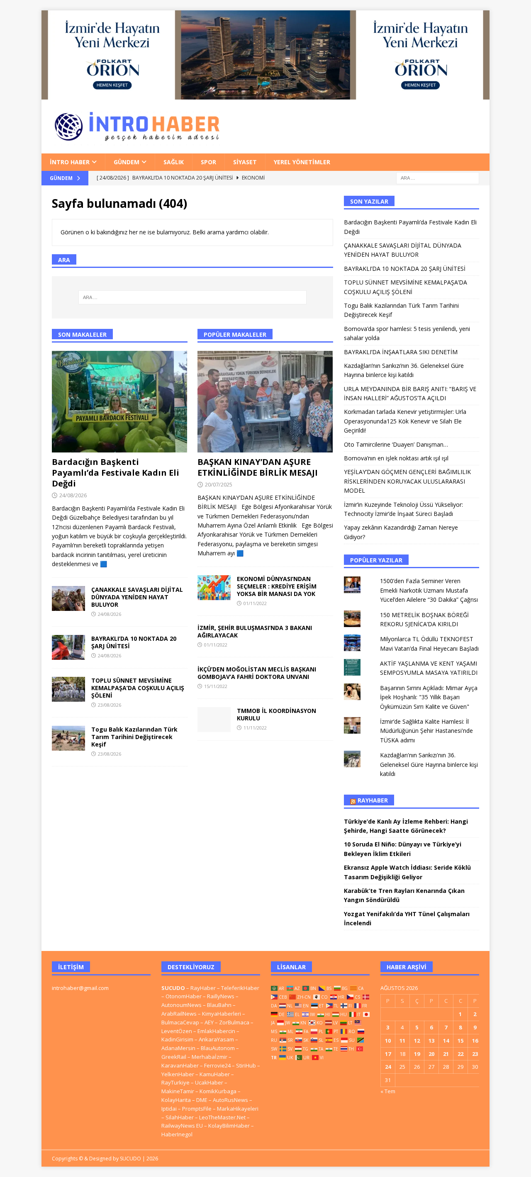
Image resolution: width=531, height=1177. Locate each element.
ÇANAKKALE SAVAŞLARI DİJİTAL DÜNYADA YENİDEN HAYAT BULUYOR (137, 597)
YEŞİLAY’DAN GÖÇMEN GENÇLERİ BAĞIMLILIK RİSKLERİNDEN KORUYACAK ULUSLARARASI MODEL (407, 481)
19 (417, 1054)
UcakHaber (209, 1082)
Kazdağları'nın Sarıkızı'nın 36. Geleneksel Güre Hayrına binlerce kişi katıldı (429, 764)
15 (460, 1040)
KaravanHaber (180, 1065)
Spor (208, 162)
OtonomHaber (184, 996)
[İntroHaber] (265, 94)
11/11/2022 (255, 728)
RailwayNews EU (182, 1125)
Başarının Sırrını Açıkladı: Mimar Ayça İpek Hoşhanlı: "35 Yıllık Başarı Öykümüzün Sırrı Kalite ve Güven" (428, 697)
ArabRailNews (179, 1013)
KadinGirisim (177, 1039)
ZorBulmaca (234, 1022)
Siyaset (245, 162)
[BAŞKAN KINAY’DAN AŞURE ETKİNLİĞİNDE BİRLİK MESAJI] (265, 401)
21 (446, 1054)
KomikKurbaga (218, 1091)
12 (417, 1040)
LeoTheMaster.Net (222, 1117)
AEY (209, 1022)
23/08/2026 (109, 705)
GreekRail (173, 1056)
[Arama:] (437, 177)
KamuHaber (215, 1074)
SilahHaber (180, 1117)
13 (431, 1040)
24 (388, 1066)
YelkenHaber (177, 1074)
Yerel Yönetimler (302, 162)
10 (388, 1040)
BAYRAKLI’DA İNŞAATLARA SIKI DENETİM (401, 352)
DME (201, 1100)
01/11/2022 (255, 603)
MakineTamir (177, 1091)
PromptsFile (197, 1108)
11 (402, 1040)
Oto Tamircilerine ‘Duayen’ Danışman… (396, 444)
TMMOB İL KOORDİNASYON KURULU (276, 714)
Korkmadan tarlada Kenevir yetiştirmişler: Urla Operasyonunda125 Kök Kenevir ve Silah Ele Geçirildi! (405, 421)
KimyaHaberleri (221, 1013)
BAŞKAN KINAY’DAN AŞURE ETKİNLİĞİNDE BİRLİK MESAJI (257, 467)
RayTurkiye (175, 1082)
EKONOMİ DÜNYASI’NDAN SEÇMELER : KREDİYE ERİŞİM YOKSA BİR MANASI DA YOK (277, 586)
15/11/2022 (215, 686)
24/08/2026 (73, 495)
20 (431, 1054)
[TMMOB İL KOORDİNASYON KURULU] (214, 719)
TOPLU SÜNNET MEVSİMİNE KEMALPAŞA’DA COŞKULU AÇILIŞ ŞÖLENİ (137, 687)
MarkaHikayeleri (237, 1108)
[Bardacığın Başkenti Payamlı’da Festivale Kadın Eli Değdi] (120, 401)
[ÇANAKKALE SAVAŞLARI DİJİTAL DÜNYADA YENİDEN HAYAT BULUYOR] (68, 598)
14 (446, 1040)
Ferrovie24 (217, 1065)
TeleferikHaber (240, 988)
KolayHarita (176, 1100)
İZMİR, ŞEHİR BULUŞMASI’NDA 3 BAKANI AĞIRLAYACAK (254, 631)
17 (388, 1054)
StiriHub (246, 1065)
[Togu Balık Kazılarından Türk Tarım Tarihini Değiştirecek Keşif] (68, 738)
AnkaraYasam (216, 1039)
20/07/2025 (218, 484)
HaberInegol (176, 1134)
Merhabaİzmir (209, 1056)
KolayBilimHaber (229, 1125)
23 (475, 1054)
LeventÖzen (176, 1031)
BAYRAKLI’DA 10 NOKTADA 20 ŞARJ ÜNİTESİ (133, 642)
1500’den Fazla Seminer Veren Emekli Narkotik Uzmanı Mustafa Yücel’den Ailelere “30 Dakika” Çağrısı (429, 590)
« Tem (387, 1091)
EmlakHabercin (216, 1031)
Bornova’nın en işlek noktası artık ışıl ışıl (396, 458)
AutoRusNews (230, 1100)
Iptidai (169, 1108)
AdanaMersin (178, 1048)
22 (460, 1054)
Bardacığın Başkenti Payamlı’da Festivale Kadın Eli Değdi (115, 472)
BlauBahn (219, 1005)
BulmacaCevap (180, 1022)
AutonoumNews (181, 1005)
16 (475, 1040)
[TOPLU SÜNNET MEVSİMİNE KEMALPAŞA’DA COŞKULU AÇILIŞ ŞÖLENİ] (68, 689)
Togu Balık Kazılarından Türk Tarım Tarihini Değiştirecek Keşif (134, 736)
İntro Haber (70, 162)
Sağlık (173, 162)
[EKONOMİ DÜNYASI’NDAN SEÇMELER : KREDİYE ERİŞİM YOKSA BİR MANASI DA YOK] (214, 587)
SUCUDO (173, 988)
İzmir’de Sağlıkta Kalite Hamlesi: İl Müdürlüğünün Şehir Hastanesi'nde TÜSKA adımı (426, 730)
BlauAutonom (218, 1048)
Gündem (126, 162)
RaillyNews (220, 996)
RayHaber (373, 800)
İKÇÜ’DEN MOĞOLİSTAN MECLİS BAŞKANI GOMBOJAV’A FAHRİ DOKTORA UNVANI (256, 673)
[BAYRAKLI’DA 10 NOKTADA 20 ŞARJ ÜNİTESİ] (68, 647)
